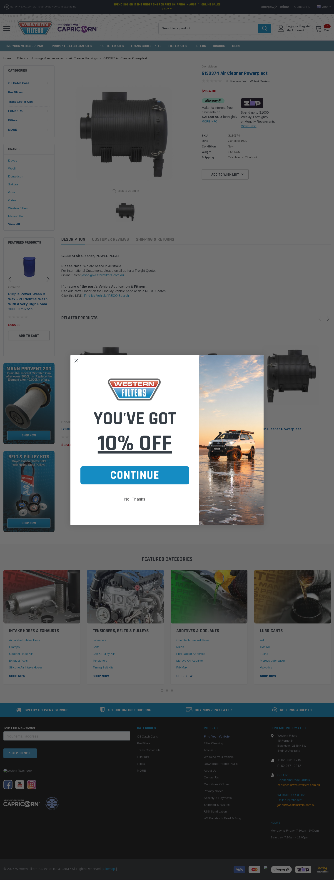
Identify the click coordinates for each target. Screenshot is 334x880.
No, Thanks (134, 499)
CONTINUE (135, 475)
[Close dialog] (76, 361)
